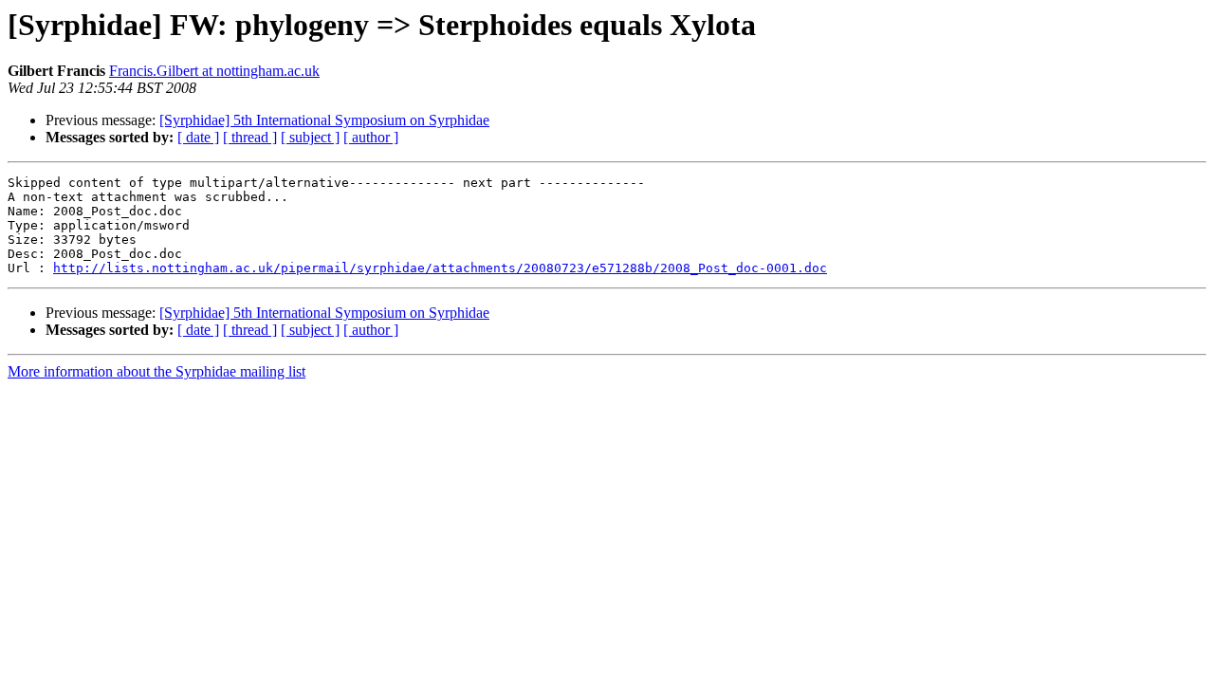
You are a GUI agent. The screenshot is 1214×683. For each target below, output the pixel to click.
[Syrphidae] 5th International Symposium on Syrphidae (324, 120)
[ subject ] (310, 137)
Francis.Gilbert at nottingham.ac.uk (214, 71)
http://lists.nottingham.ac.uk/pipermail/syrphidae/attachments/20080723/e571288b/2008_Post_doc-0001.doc (440, 268)
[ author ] (370, 137)
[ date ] (198, 137)
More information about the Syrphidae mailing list (156, 371)
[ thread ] (250, 137)
